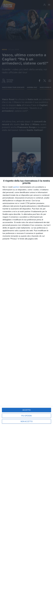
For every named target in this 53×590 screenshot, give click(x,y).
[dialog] (26, 383)
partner (16, 187)
